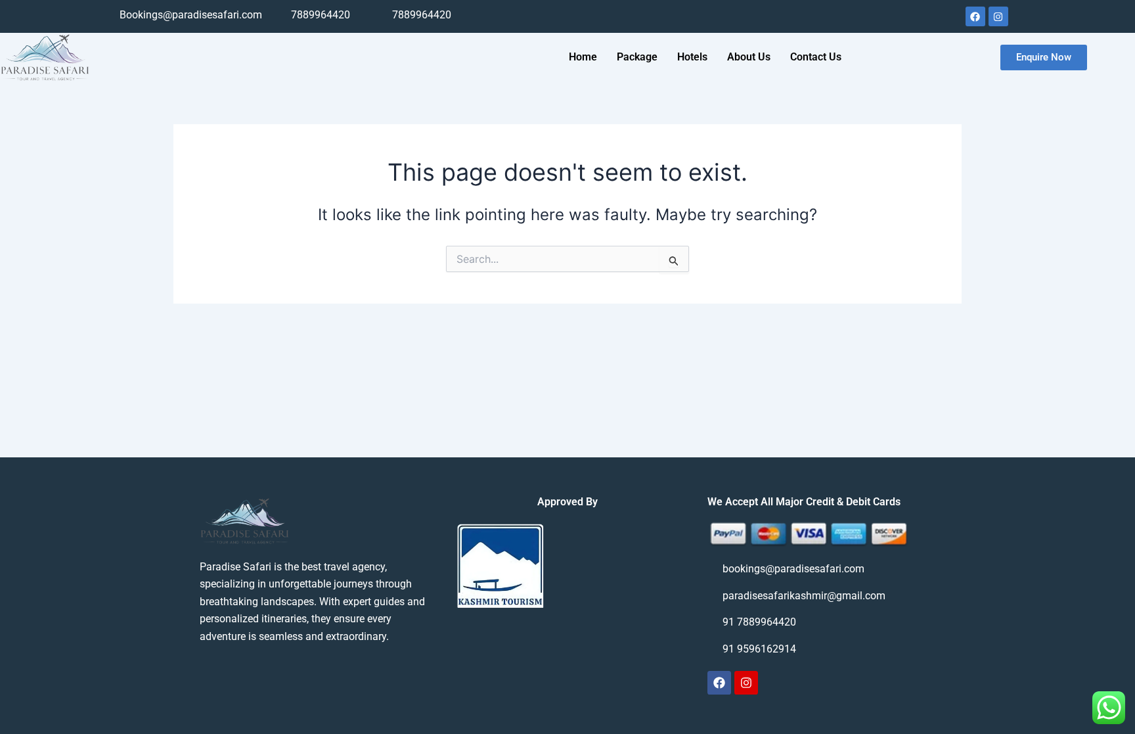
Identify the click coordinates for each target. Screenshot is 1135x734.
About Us (748, 57)
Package (637, 57)
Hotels (692, 57)
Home (583, 57)
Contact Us (815, 57)
